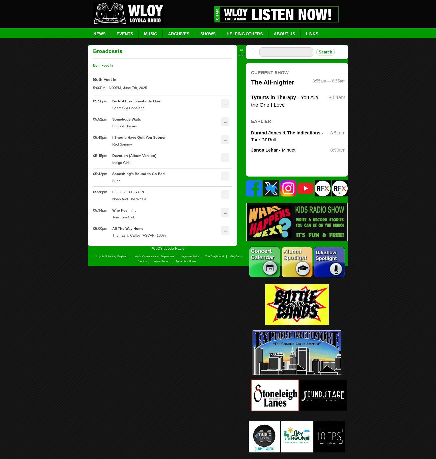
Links (312, 34)
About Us (284, 34)
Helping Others (245, 34)
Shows (208, 34)
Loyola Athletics (190, 256)
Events (125, 34)
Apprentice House (186, 261)
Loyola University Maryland (111, 256)
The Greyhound (214, 256)
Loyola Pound (161, 261)
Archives (178, 34)
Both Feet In (103, 65)
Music (150, 34)
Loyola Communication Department (154, 256)
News (99, 34)
